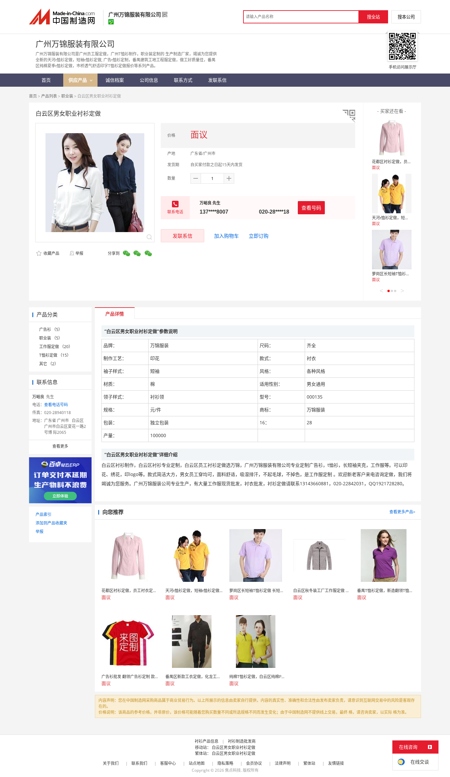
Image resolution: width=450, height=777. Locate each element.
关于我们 (111, 763)
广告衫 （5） (50, 329)
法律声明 (283, 763)
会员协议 (254, 763)
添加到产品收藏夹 (51, 523)
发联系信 (182, 235)
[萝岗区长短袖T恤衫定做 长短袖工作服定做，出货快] (391, 249)
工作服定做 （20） (55, 346)
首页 (33, 96)
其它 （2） (48, 364)
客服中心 (168, 763)
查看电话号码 (56, 404)
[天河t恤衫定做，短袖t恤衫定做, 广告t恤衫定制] (391, 193)
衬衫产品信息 (206, 741)
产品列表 (49, 96)
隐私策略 (225, 763)
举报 (79, 253)
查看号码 (311, 207)
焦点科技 (233, 770)
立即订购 (258, 235)
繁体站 (309, 763)
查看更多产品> (402, 512)
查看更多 (60, 446)
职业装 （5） (50, 338)
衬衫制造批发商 (242, 741)
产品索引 (43, 514)
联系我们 (139, 763)
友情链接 (336, 763)
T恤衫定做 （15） (55, 355)
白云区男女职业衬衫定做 (233, 747)
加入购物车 (226, 235)
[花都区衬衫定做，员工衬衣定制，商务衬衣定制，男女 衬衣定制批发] (391, 137)
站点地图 (197, 763)
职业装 (67, 96)
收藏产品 (50, 253)
